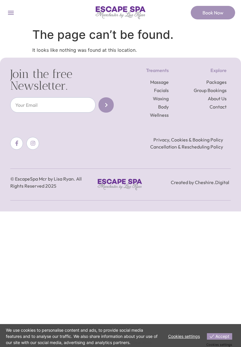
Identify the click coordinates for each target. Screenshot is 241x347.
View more (142, 342)
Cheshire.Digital (212, 182)
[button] (11, 13)
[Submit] (106, 105)
